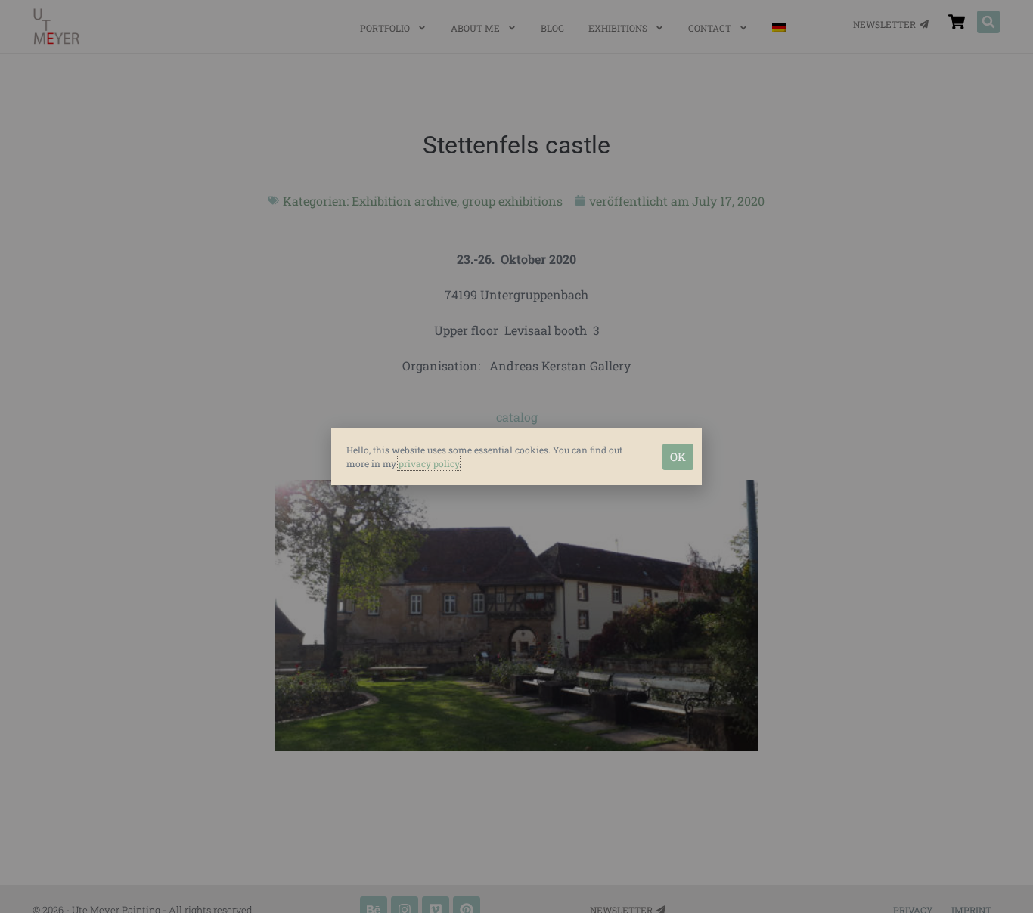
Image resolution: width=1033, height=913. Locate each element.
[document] (516, 456)
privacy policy (429, 463)
